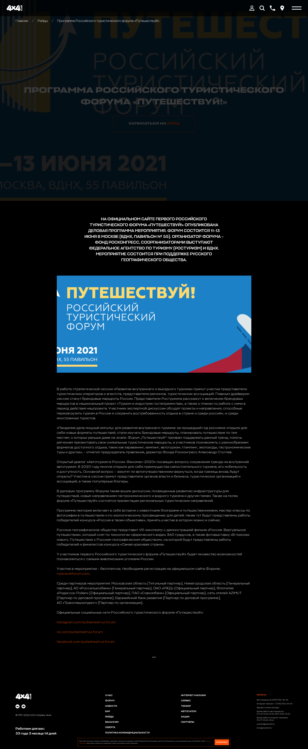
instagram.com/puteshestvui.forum (86, 622)
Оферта (110, 727)
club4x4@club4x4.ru (266, 724)
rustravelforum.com (73, 573)
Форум (110, 700)
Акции (185, 717)
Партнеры (187, 722)
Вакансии (112, 722)
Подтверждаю (222, 742)
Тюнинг (186, 706)
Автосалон (188, 711)
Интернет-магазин (193, 695)
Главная (22, 21)
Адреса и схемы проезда (268, 707)
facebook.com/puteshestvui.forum (86, 641)
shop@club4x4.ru (264, 728)
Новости (111, 706)
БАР (107, 711)
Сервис (186, 700)
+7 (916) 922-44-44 (283, 704)
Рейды (42, 21)
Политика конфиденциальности (127, 733)
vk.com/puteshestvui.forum (80, 632)
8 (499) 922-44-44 (279, 700)
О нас (109, 695)
